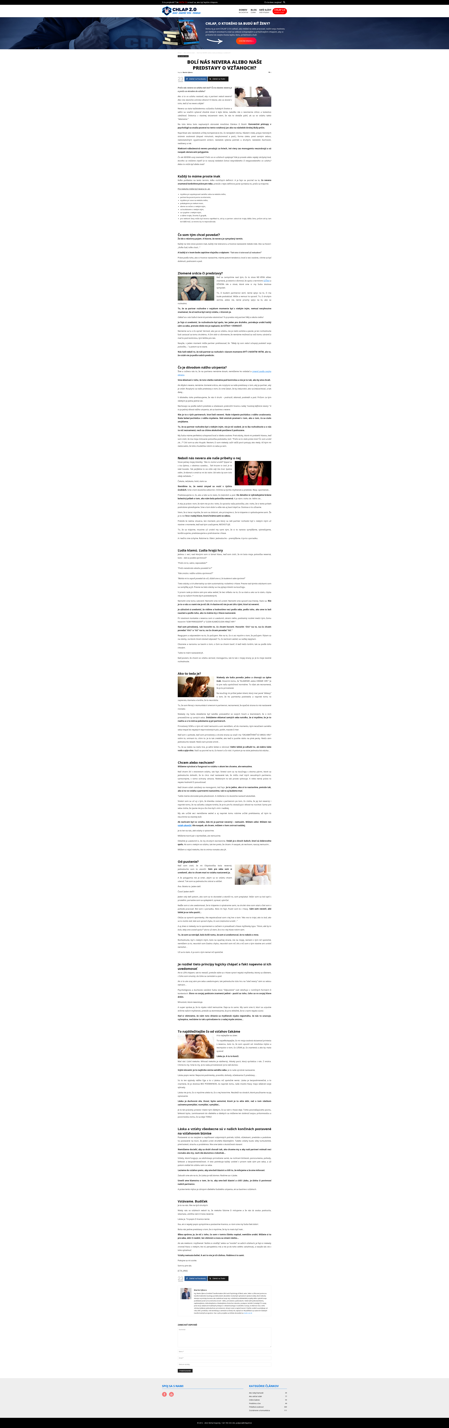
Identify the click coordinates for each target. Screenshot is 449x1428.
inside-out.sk (248, 1313)
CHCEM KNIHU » (246, 41)
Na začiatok (243, 11)
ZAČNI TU (183, 2)
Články (254, 11)
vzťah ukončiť (184, 825)
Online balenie (254, 1400)
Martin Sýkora (188, 72)
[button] (284, 2)
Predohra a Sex (255, 1403)
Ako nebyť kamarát (256, 1393)
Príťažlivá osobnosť (256, 1407)
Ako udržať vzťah (189, 53)
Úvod (179, 53)
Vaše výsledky (265, 11)
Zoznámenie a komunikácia (259, 1410)
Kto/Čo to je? (279, 11)
